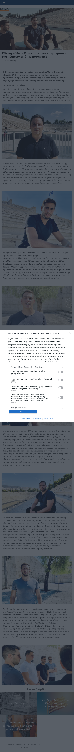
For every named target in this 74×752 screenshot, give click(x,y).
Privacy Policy (48, 419)
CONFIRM (23, 412)
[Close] (70, 333)
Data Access (37, 419)
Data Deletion (25, 419)
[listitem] (37, 367)
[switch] (60, 372)
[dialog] (37, 376)
